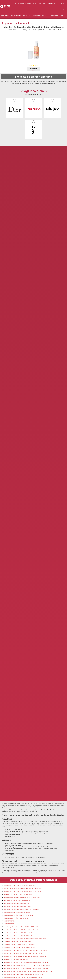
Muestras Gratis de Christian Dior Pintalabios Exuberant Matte (22, 936)
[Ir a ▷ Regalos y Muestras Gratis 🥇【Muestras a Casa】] (6, 6)
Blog (63, 10)
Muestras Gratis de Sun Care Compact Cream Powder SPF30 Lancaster (25, 956)
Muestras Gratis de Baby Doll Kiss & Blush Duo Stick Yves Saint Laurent (25, 950)
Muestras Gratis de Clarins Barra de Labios (17, 912)
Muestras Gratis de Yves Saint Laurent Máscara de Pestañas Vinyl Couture (26, 962)
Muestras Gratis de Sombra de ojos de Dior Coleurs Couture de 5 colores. (26, 968)
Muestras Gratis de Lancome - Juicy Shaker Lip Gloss (19, 947)
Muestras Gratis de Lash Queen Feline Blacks (17, 942)
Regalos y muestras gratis (25, 3)
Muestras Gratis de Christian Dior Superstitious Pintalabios (21, 930)
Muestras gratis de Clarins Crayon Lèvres (16, 918)
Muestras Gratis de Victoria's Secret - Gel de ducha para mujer (22, 891)
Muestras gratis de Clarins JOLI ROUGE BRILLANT (18, 915)
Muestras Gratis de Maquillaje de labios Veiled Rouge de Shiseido (23, 974)
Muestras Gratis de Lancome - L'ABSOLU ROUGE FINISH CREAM (23, 977)
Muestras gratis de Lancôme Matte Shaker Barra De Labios (21, 909)
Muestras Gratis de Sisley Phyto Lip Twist (16, 959)
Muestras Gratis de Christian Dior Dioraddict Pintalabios (21, 933)
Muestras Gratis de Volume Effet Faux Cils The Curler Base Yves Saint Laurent (27, 965)
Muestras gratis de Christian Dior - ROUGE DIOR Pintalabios (22, 927)
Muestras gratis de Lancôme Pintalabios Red (17, 903)
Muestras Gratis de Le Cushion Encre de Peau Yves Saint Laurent (23, 953)
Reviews (62, 3)
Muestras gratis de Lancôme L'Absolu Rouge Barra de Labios (22, 897)
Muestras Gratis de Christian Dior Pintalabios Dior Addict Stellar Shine (25, 939)
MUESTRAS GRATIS (9, 921)
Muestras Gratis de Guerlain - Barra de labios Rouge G (20, 944)
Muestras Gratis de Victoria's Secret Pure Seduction (19, 885)
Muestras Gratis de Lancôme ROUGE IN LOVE (17, 900)
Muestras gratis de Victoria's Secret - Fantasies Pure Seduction (22, 888)
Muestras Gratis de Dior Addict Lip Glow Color (18, 894)
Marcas (42, 3)
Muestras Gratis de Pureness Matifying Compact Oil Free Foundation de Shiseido (28, 971)
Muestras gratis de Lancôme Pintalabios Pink (17, 906)
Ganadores (52, 3)
